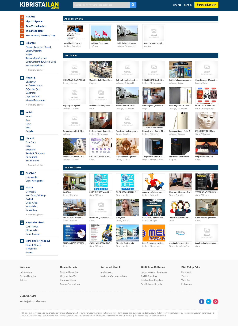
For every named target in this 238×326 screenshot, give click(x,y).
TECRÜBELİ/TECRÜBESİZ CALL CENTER (213, 192)
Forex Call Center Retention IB (156, 218)
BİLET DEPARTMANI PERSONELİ (130, 192)
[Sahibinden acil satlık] (127, 33)
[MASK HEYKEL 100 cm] (206, 120)
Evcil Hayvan (32, 226)
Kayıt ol (187, 5)
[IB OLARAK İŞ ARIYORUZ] (74, 69)
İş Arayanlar (32, 177)
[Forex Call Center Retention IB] (153, 207)
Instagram (186, 284)
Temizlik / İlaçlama (35, 153)
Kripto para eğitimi (71, 105)
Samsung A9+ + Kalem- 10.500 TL (183, 105)
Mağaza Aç (106, 272)
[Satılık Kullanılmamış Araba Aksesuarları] (180, 69)
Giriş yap (177, 5)
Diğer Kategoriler (34, 180)
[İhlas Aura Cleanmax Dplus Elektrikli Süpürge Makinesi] (180, 182)
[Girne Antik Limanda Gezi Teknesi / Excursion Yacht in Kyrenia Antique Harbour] (74, 207)
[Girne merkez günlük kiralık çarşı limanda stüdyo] (206, 207)
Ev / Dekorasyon (34, 85)
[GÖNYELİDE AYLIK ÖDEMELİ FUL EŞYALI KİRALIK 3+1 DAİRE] (74, 146)
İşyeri (28, 124)
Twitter (185, 276)
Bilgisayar (31, 82)
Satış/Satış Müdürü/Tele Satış (41, 61)
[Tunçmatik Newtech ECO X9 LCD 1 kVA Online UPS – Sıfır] (180, 146)
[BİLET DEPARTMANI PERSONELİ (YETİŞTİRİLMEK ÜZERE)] (100, 182)
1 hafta (45, 35)
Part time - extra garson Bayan (129, 131)
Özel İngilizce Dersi (73, 43)
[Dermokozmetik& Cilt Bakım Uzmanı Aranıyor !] (74, 120)
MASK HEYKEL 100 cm (205, 131)
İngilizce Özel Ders (99, 43)
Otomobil (31, 191)
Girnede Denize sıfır (125, 243)
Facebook (186, 272)
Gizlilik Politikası (149, 276)
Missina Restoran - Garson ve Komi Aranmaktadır (191, 243)
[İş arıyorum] (127, 207)
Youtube (185, 280)
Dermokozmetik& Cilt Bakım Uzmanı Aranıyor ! (84, 131)
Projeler (30, 131)
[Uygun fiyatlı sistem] (206, 146)
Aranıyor (31, 173)
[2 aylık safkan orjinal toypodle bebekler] (127, 146)
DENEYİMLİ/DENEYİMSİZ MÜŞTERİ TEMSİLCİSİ (110, 218)
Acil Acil (30, 16)
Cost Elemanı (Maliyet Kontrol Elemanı (212, 80)
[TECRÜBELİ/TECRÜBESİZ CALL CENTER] (206, 182)
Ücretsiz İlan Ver (206, 4)
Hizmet (30, 138)
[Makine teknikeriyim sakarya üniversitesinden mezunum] (100, 95)
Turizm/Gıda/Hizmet (36, 58)
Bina (28, 127)
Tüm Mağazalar (34, 31)
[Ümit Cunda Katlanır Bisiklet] (100, 69)
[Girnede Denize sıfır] (127, 233)
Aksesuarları (32, 230)
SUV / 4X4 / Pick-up (36, 195)
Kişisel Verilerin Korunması (154, 272)
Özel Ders (31, 142)
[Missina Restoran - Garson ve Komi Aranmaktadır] (180, 233)
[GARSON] (74, 182)
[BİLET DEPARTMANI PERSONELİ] (127, 182)
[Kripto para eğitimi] (74, 95)
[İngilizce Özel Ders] (101, 33)
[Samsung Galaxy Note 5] (180, 120)
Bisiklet (29, 199)
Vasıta (29, 187)
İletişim (23, 280)
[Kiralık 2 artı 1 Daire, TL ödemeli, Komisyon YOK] (153, 120)
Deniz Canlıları (33, 234)
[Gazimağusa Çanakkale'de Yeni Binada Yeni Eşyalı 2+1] (153, 95)
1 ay (53, 35)
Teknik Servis (32, 160)
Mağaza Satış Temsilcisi (154, 43)
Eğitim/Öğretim (34, 50)
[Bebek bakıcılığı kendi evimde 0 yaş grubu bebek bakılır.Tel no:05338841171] (127, 69)
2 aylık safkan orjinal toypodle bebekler (133, 157)
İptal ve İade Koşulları (152, 280)
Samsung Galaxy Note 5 (179, 131)
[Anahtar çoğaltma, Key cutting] (153, 182)
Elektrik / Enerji (33, 245)
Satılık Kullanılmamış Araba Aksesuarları (186, 80)
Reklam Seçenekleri (70, 284)
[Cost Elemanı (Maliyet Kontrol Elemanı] (206, 69)
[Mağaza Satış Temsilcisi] (154, 33)
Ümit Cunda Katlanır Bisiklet (101, 80)
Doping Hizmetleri (69, 272)
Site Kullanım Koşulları (152, 284)
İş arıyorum (120, 218)
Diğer (28, 146)
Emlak (29, 112)
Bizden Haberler (28, 276)
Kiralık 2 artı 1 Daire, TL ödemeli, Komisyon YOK (163, 131)
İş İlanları (31, 43)
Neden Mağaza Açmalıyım (114, 276)
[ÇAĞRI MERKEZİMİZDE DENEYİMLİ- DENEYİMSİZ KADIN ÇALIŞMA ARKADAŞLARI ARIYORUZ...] (100, 233)
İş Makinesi (31, 248)
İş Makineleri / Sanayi (38, 241)
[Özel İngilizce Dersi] (74, 33)
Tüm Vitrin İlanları (36, 26)
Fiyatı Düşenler (34, 21)
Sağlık (29, 54)
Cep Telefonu (32, 96)
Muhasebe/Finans (35, 65)
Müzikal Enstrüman (35, 100)
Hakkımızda (26, 272)
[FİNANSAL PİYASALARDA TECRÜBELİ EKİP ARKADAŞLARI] (100, 146)
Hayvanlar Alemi (35, 222)
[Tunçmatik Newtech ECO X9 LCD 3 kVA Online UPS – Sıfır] (153, 146)
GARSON (67, 192)
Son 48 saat (32, 35)
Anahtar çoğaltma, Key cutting (155, 192)
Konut (29, 116)
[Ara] (133, 5)
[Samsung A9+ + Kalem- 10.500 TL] (180, 95)
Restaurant (31, 157)
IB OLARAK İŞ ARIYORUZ (74, 80)
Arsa (28, 120)
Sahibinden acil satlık (126, 43)
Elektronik (31, 93)
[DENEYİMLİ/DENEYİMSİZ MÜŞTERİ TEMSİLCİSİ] (100, 207)
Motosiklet (31, 206)
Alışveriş (30, 77)
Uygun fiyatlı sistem (204, 157)
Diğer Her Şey (33, 89)
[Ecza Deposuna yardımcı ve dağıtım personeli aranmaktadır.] (153, 233)
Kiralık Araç (31, 210)
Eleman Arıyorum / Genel (38, 47)
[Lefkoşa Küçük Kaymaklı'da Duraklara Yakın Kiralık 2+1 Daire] (100, 120)
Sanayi (29, 252)
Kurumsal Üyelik (68, 280)
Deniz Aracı (31, 202)
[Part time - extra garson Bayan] (127, 120)
